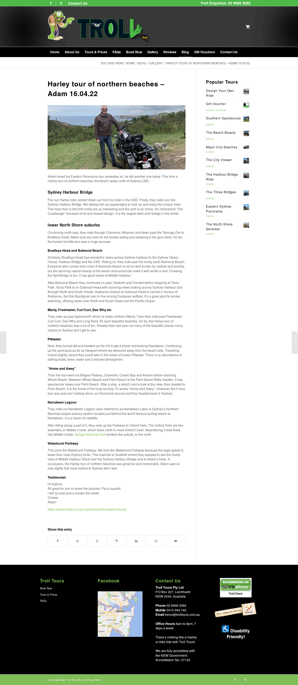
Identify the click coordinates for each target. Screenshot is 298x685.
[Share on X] (77, 540)
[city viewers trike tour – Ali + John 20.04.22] (295, 342)
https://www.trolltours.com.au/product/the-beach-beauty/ (87, 509)
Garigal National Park (90, 434)
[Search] (245, 52)
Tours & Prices (48, 594)
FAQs (43, 601)
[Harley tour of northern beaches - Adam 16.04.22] (116, 137)
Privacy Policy (94, 679)
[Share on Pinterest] (116, 540)
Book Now (46, 588)
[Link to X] (61, 3)
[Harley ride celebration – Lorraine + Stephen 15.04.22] (3, 342)
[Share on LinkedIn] (136, 540)
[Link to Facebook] (51, 3)
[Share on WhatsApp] (97, 540)
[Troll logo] (99, 26)
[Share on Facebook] (58, 540)
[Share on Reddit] (156, 540)
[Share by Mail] (175, 540)
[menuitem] (76, 3)
